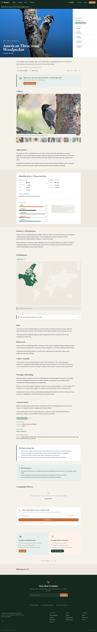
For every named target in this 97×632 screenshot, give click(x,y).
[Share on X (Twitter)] (72, 70)
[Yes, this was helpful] (51, 561)
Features (32, 2)
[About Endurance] (26, 219)
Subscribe (63, 595)
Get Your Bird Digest (48, 605)
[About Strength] (26, 208)
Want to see (35, 70)
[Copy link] (79, 70)
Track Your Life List (62, 605)
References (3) (22, 569)
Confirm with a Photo (30, 83)
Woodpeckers (15, 40)
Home (4, 40)
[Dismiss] (94, 7)
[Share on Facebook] (75, 70)
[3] (36, 423)
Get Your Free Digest (57, 551)
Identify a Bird (34, 605)
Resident (21, 259)
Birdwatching (69, 617)
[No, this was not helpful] (55, 561)
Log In (85, 2)
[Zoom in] (78, 264)
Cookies (94, 629)
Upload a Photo (48, 498)
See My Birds (47, 519)
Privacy (89, 629)
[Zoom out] (78, 266)
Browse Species (54, 615)
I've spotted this (23, 70)
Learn (25, 2)
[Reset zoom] (78, 269)
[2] (26, 425)
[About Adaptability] (27, 212)
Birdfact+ (92, 2)
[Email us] (2, 620)
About (83, 615)
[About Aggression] (27, 216)
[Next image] (79, 115)
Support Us (85, 617)
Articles (20, 2)
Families (52, 617)
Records (52, 622)
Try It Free (22, 551)
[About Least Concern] (29, 418)
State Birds (52, 619)
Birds (14, 2)
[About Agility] (24, 205)
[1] (30, 417)
